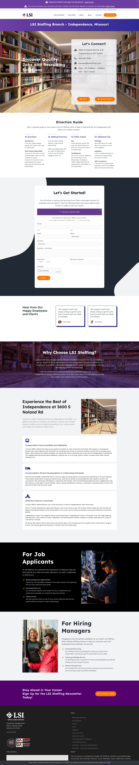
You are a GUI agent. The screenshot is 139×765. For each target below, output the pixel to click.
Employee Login (112, 10)
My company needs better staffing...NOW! (62, 220)
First (38, 230)
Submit (43, 278)
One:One (99, 10)
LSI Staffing (85, 10)
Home (79, 10)
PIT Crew (104, 10)
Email (48, 261)
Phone (41, 261)
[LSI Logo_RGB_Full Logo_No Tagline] (27, 14)
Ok (109, 762)
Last (71, 230)
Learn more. (89, 2)
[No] (137, 763)
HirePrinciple (92, 10)
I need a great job (84, 220)
